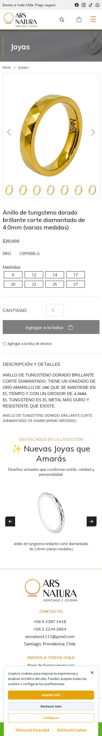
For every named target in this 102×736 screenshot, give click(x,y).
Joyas (22, 67)
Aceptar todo (51, 695)
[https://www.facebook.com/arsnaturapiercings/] (77, 5)
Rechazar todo (51, 706)
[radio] (13, 274)
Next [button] (91, 521)
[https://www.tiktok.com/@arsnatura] (91, 5)
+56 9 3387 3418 (49, 621)
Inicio (7, 67)
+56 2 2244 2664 (49, 628)
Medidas (12, 267)
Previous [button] (10, 521)
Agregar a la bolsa (44, 327)
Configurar (51, 718)
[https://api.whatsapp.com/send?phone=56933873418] (98, 5)
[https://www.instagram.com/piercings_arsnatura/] (84, 5)
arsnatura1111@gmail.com (49, 636)
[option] (51, 518)
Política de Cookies (72, 730)
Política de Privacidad (32, 730)
